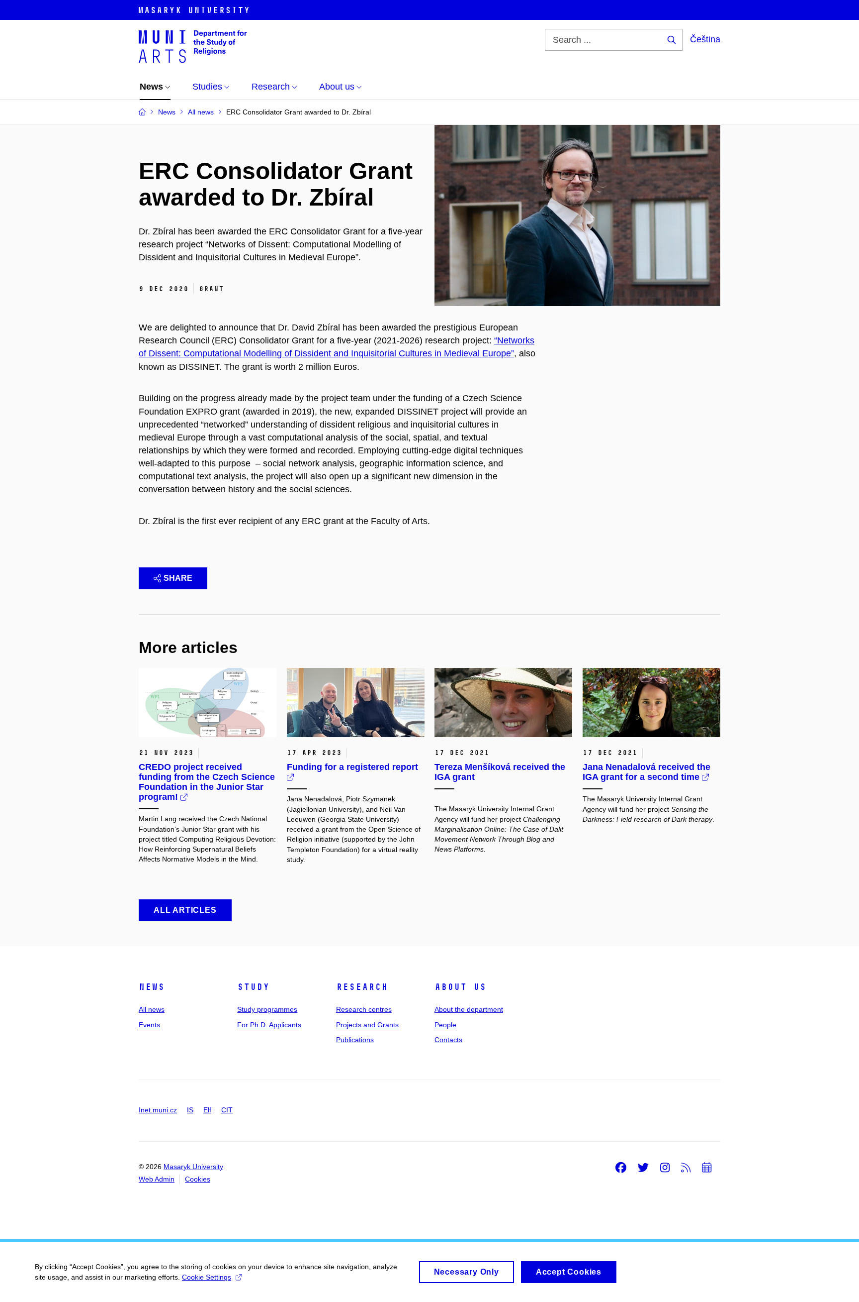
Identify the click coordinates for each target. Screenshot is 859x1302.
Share (178, 578)
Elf (207, 1110)
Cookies (197, 1179)
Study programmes (267, 1009)
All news (152, 1009)
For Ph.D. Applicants (269, 1025)
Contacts (448, 1040)
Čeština (705, 39)
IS (190, 1110)
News (152, 986)
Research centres (364, 1009)
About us (460, 986)
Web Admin (156, 1179)
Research (362, 986)
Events (149, 1025)
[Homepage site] (193, 46)
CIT (227, 1110)
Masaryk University (193, 1167)
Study (253, 986)
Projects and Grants (367, 1025)
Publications (355, 1040)
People (445, 1025)
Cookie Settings (206, 1277)
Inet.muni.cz (158, 1110)
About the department (468, 1009)
